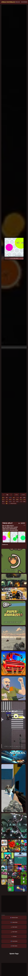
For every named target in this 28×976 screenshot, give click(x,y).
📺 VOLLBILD (23, 494)
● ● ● (24, 525)
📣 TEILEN (16, 494)
